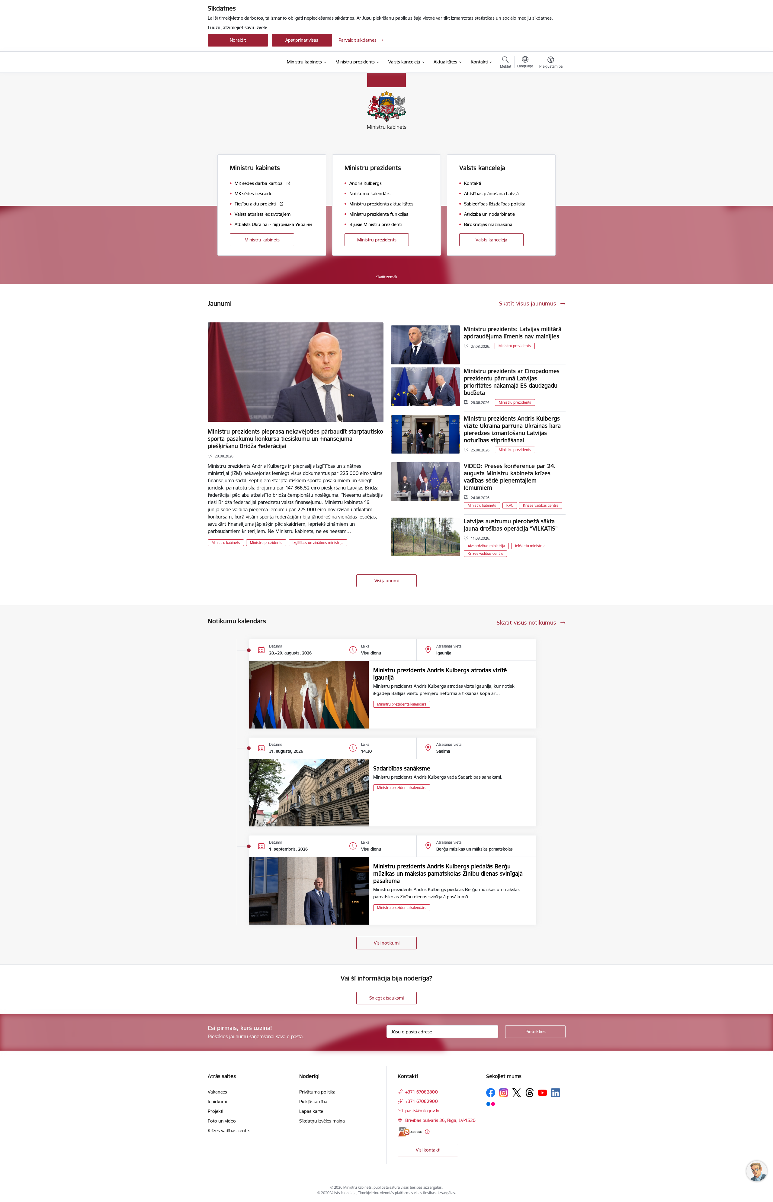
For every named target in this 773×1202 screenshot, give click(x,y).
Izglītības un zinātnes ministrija (318, 542)
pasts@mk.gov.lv (422, 1110)
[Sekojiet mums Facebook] (490, 1092)
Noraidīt (238, 40)
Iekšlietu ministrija (530, 546)
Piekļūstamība (313, 1101)
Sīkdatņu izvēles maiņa (322, 1121)
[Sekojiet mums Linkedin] (555, 1092)
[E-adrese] (410, 1132)
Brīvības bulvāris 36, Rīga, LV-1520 (440, 1120)
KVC (509, 505)
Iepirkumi (217, 1101)
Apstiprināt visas (301, 40)
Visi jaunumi (386, 580)
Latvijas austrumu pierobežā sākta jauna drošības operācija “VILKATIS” (511, 525)
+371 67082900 (421, 1101)
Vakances (217, 1092)
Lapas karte (311, 1111)
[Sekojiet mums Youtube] (542, 1092)
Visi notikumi (386, 943)
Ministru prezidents (376, 240)
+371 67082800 (421, 1092)
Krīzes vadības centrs (540, 505)
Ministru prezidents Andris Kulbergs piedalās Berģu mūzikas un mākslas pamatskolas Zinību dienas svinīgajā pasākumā (448, 873)
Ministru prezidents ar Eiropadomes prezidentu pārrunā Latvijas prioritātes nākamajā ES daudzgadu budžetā (512, 381)
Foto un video (222, 1121)
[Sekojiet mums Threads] (529, 1092)
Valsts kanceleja (491, 240)
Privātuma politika (317, 1092)
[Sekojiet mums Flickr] (490, 1103)
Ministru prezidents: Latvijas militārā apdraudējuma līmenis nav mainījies (512, 332)
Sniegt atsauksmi (386, 998)
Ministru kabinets (262, 240)
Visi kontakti (428, 1150)
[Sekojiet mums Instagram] (503, 1092)
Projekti (215, 1111)
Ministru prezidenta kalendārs (401, 704)
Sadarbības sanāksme (401, 768)
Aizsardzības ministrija (486, 546)
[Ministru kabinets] (240, 62)
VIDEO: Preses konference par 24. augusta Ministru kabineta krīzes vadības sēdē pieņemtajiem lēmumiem (510, 476)
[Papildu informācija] (427, 1131)
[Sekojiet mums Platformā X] (516, 1092)
